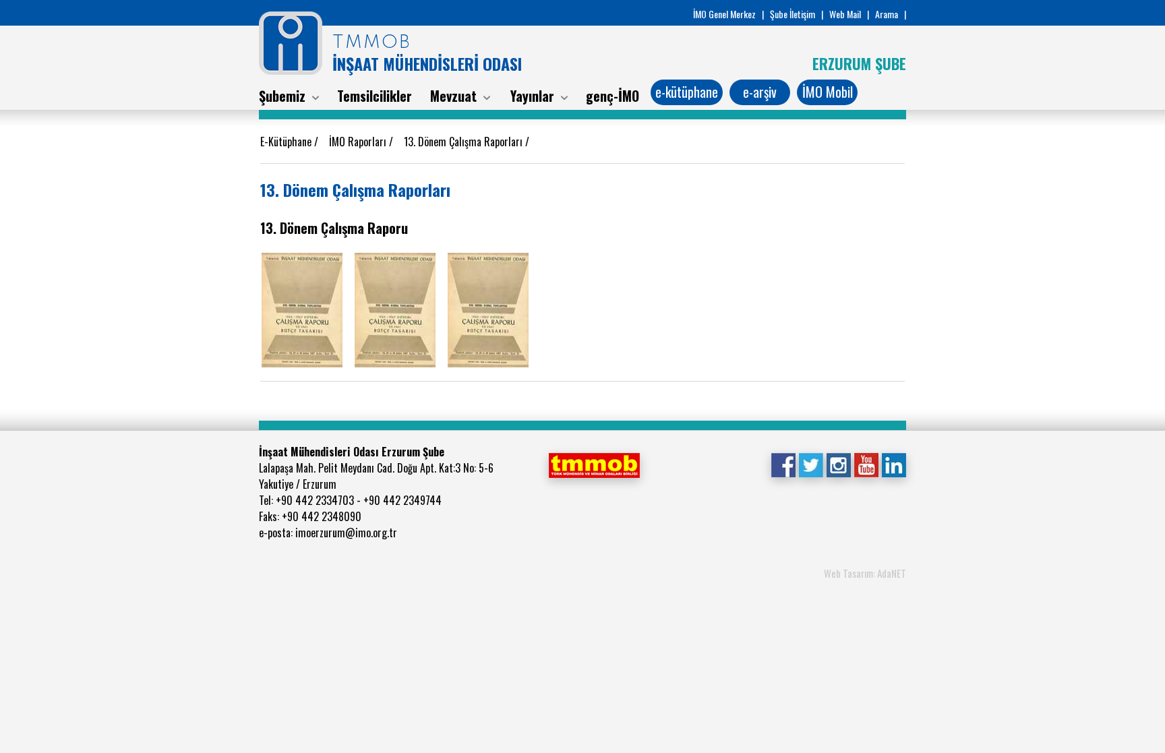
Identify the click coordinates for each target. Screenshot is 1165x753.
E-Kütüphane (287, 141)
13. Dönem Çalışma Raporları (464, 141)
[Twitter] (810, 464)
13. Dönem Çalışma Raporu (334, 228)
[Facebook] (783, 464)
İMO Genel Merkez (724, 14)
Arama (886, 14)
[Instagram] (838, 464)
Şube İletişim (792, 14)
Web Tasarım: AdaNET (865, 573)
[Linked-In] (893, 464)
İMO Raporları (359, 141)
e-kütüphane (686, 92)
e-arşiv (760, 92)
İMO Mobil (827, 92)
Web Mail (845, 14)
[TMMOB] (594, 464)
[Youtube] (866, 464)
